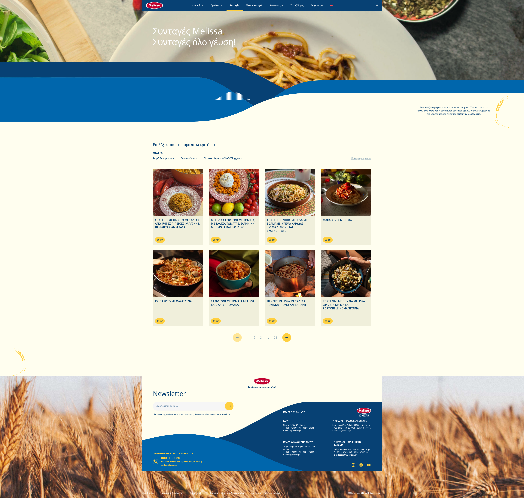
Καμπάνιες (275, 5)
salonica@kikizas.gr (342, 431)
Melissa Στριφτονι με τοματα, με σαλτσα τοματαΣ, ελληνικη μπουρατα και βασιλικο (233, 223)
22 (275, 337)
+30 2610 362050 (343, 452)
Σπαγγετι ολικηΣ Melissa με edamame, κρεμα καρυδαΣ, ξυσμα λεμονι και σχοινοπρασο (287, 225)
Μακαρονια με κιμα (337, 220)
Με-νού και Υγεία (254, 5)
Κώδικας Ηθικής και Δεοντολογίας (227, 493)
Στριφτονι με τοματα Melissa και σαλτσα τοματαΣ (232, 303)
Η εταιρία (196, 5)
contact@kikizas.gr (293, 431)
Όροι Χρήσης (148, 493)
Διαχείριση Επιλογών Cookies (265, 493)
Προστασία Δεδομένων (172, 493)
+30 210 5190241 (309, 428)
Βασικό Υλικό (188, 158)
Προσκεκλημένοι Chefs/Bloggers (222, 158)
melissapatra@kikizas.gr (346, 455)
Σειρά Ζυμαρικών (162, 158)
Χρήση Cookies (197, 493)
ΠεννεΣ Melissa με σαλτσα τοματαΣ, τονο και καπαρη (286, 303)
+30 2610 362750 (360, 452)
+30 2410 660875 (309, 452)
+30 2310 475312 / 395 (344, 428)
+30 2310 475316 (363, 428)
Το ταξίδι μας (297, 5)
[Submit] (229, 406)
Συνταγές (234, 5)
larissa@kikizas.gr (292, 455)
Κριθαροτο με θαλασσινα (173, 301)
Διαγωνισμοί (317, 5)
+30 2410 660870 (292, 452)
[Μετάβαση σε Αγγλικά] (331, 5)
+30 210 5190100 (292, 428)
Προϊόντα (215, 5)
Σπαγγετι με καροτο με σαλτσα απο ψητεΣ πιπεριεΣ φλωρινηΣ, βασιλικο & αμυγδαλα (177, 223)
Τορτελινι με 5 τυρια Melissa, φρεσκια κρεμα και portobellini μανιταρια (344, 304)
